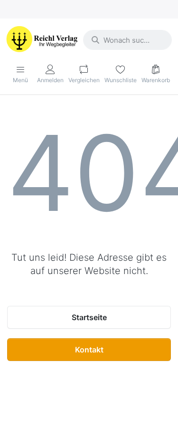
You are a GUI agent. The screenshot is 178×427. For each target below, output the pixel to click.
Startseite (89, 317)
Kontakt (89, 349)
